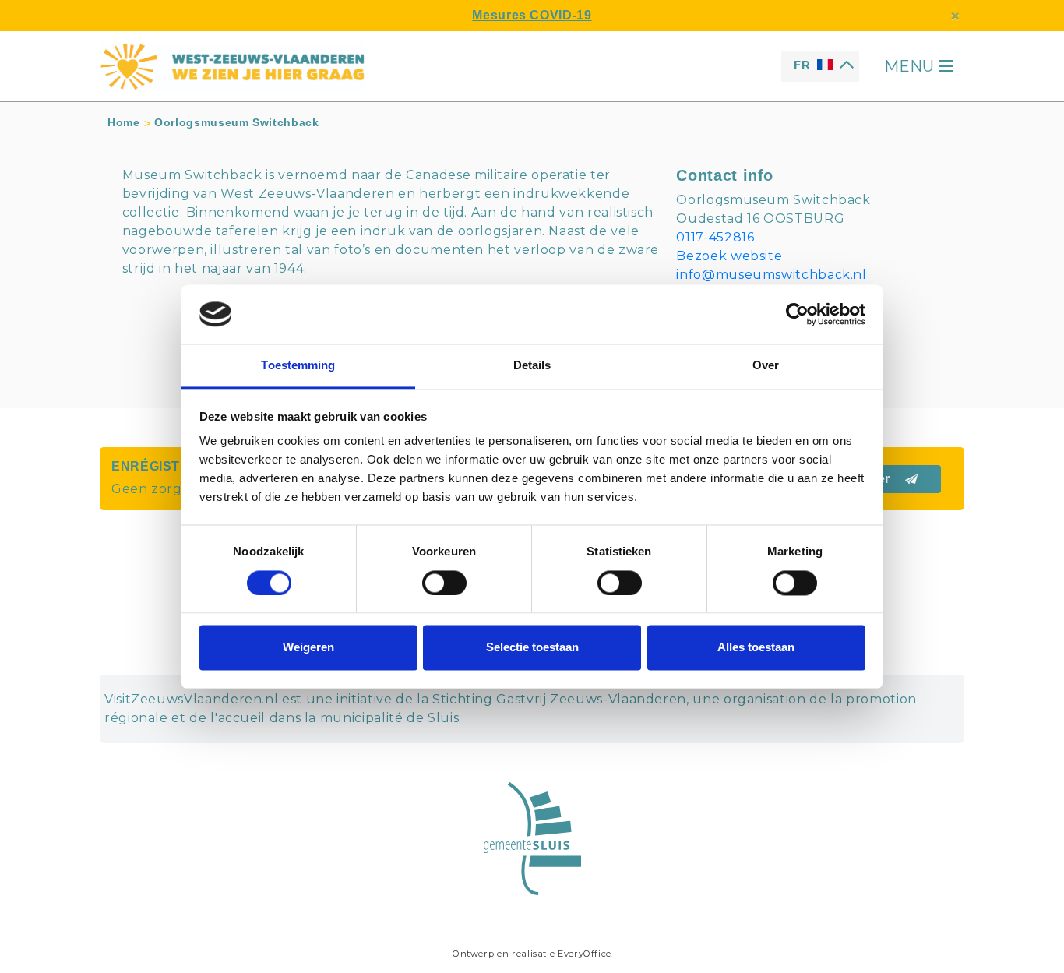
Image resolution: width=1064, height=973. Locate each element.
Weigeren (308, 647)
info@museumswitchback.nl (771, 274)
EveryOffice (584, 953)
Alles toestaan (755, 647)
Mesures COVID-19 (531, 15)
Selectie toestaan (532, 647)
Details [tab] (532, 365)
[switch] (444, 582)
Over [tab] (765, 365)
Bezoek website (729, 256)
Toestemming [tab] (298, 365)
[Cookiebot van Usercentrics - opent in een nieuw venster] (797, 314)
